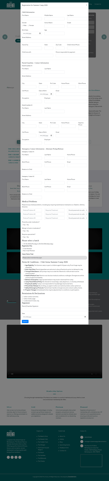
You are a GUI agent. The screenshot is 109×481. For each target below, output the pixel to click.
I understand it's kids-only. (31, 301)
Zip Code (58, 45)
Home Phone (65, 83)
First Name (25, 15)
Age (45, 30)
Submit (25, 321)
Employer (47, 98)
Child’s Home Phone (73, 45)
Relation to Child (27, 169)
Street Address (26, 37)
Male (24, 25)
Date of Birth (43, 91)
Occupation (25, 98)
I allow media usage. (30, 299)
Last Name (70, 15)
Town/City (25, 45)
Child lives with (26, 52)
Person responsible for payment (65, 52)
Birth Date (25, 30)
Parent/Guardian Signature (30, 306)
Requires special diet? (28, 234)
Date (23, 313)
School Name (48, 23)
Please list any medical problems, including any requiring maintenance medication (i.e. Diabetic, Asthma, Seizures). (53, 206)
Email (57, 91)
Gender (24, 23)
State (46, 45)
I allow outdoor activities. (31, 296)
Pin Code (53, 83)
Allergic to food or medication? (31, 228)
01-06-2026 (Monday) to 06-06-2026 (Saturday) (38, 244)
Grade (69, 23)
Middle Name (48, 15)
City (23, 83)
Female (31, 25)
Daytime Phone (81, 124)
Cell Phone (25, 91)
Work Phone (82, 83)
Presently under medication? (30, 222)
